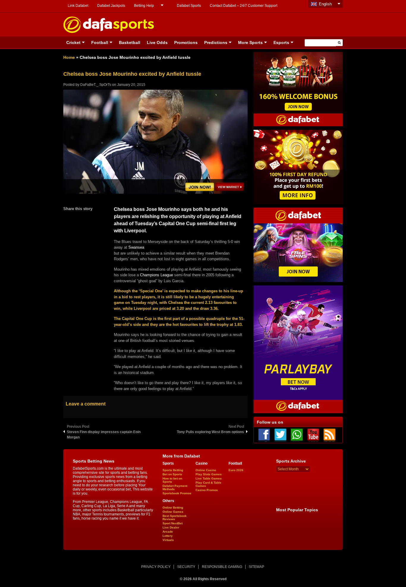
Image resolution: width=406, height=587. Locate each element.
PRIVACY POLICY (156, 567)
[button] (339, 42)
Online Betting (173, 507)
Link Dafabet (78, 6)
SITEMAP (256, 567)
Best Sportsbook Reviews (175, 517)
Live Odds (157, 42)
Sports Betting (173, 470)
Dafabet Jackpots (111, 6)
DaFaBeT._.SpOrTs (95, 85)
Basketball (129, 42)
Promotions (186, 42)
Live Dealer (171, 527)
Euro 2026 (236, 470)
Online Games (173, 511)
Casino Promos (207, 490)
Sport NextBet (172, 523)
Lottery (168, 535)
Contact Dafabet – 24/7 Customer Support (243, 6)
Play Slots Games (209, 474)
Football (99, 42)
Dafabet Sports (189, 6)
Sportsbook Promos (177, 493)
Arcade (168, 531)
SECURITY (186, 567)
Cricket (73, 42)
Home (69, 57)
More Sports (250, 42)
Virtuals (168, 540)
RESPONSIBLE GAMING (222, 567)
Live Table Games (209, 478)
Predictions (215, 42)
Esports (281, 42)
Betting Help (144, 6)
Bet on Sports (172, 474)
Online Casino (206, 470)
